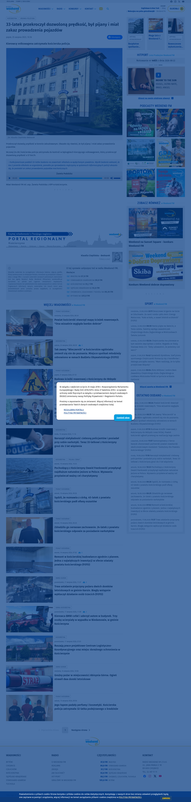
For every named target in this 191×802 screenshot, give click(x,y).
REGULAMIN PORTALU (74, 410)
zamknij (166, 798)
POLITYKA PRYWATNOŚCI (75, 413)
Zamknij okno (123, 417)
